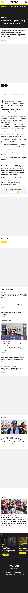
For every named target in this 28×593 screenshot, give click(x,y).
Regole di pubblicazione (7, 574)
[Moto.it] (14, 2)
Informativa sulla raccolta (5, 589)
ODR (20, 574)
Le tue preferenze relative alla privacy (8, 591)
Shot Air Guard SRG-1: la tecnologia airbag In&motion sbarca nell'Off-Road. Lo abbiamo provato (14, 295)
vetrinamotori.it (21, 585)
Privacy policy (8, 572)
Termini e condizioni (17, 572)
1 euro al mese (13, 192)
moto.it (11, 585)
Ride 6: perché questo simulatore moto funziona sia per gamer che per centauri (8, 549)
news (3, 544)
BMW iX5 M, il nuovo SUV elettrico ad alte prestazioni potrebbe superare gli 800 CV (13, 358)
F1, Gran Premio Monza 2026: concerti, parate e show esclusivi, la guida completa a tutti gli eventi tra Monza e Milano (13, 368)
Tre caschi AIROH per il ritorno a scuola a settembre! (13, 313)
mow (15, 585)
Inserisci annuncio (15, 6)
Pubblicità (16, 574)
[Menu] (25, 2)
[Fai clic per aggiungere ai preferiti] (6, 85)
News (21, 6)
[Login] (2, 2)
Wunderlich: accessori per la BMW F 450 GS (13, 305)
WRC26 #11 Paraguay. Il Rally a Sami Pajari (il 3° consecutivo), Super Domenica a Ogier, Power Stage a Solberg (13, 347)
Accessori (4, 17)
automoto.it (6, 585)
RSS (23, 574)
